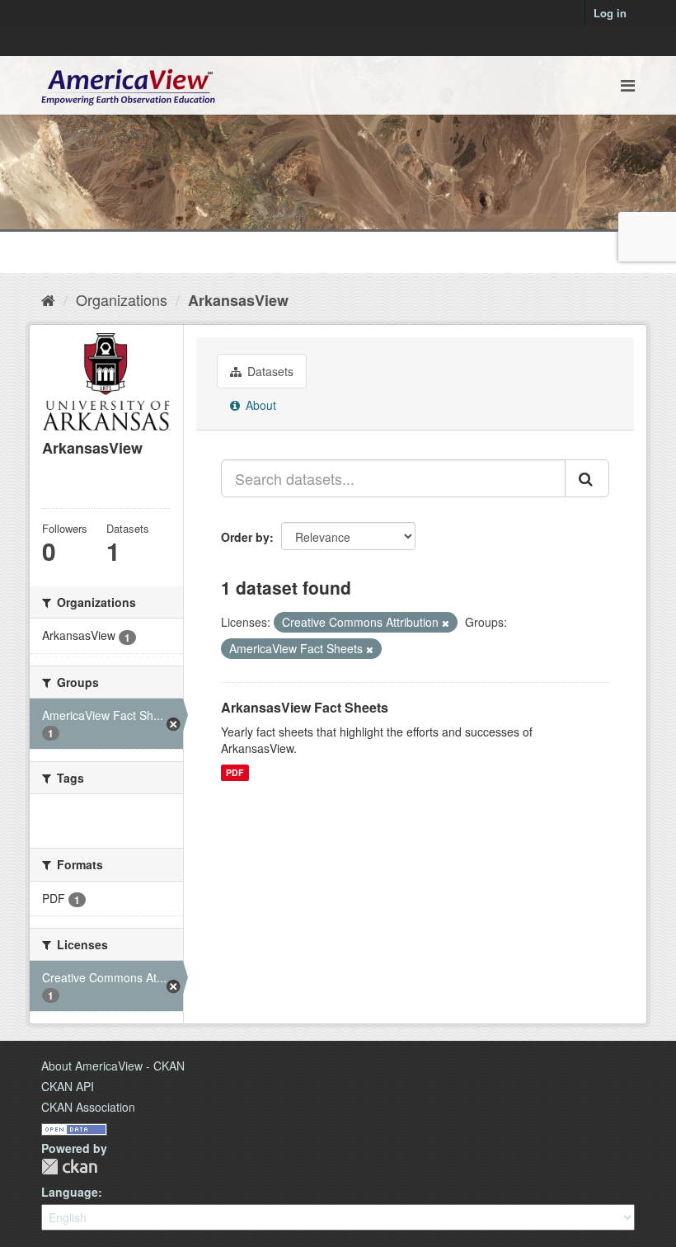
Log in (610, 13)
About (259, 405)
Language (69, 1191)
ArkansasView (238, 300)
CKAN (69, 1166)
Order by (245, 537)
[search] (587, 478)
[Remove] (445, 622)
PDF (234, 772)
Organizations (121, 299)
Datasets (268, 371)
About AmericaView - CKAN (113, 1065)
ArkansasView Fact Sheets (304, 707)
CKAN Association (88, 1107)
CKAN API (67, 1086)
